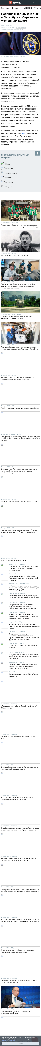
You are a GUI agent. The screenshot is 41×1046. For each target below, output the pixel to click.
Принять (20, 1043)
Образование (16, 8)
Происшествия (21, 28)
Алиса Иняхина (6, 25)
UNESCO (28, 8)
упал (24, 133)
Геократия (5, 8)
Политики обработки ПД (9, 1040)
